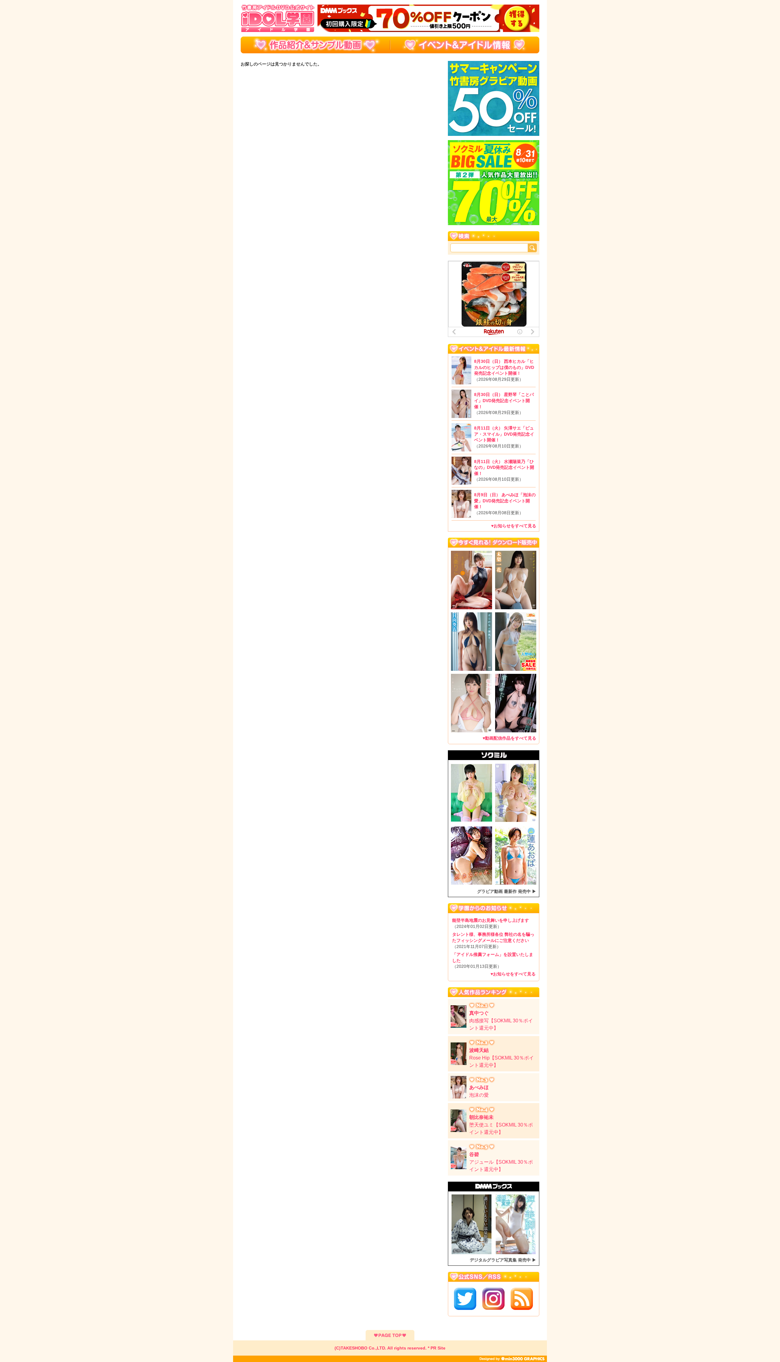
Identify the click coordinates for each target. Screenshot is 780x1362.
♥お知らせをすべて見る (513, 525)
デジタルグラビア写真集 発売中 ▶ (503, 1260)
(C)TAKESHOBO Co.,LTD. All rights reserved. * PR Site (390, 1348)
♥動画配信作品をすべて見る (509, 738)
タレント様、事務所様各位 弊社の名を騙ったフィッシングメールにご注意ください (493, 940)
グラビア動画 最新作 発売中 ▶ (506, 891)
